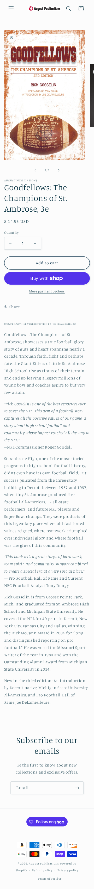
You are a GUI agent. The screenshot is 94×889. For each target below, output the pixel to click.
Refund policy (42, 870)
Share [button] (14, 306)
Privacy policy (67, 870)
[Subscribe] (77, 787)
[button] (11, 9)
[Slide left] (35, 170)
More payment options (47, 291)
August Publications (44, 863)
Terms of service (50, 878)
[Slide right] (58, 170)
